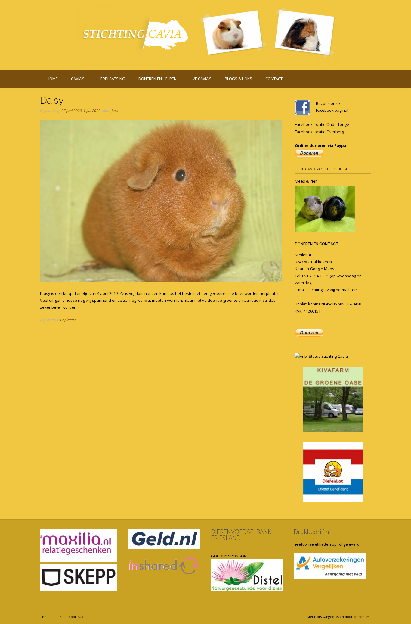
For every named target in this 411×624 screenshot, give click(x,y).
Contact (274, 78)
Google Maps (322, 268)
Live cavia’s (201, 78)
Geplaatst (68, 320)
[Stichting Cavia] (205, 34)
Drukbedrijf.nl (312, 532)
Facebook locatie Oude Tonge (322, 124)
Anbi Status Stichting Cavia (324, 356)
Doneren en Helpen (157, 78)
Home (52, 78)
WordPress (362, 616)
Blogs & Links (238, 78)
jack (115, 110)
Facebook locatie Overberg (319, 131)
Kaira (81, 616)
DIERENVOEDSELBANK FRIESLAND (241, 535)
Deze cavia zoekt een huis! (321, 169)
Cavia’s (78, 78)
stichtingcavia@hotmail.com (332, 289)
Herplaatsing (111, 78)
